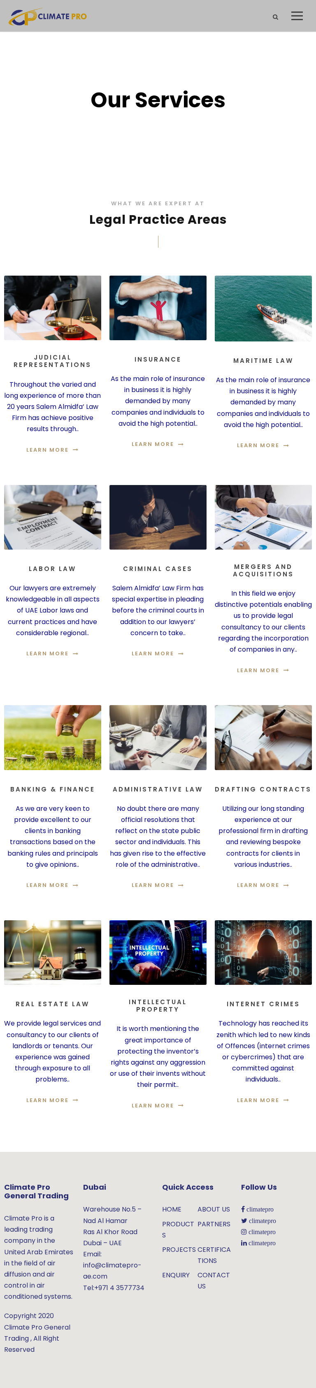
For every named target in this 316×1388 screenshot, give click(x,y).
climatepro (259, 1209)
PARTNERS (214, 1224)
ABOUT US (214, 1209)
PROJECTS (179, 1249)
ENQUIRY (176, 1275)
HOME (171, 1209)
